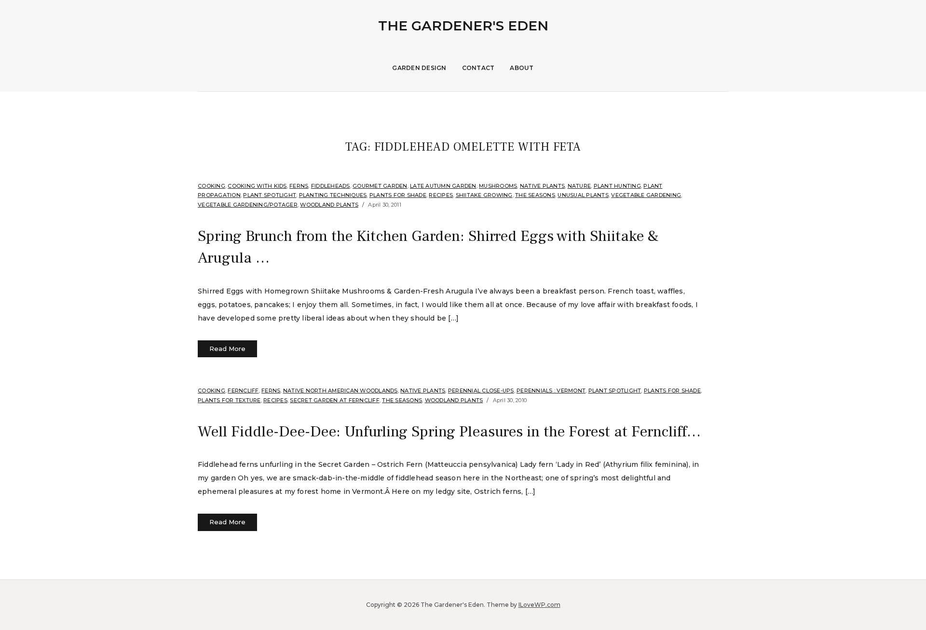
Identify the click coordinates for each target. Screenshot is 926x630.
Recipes (441, 195)
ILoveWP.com (539, 604)
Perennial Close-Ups (481, 390)
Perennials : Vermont (551, 390)
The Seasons (535, 195)
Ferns (298, 185)
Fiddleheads (330, 185)
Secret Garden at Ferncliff (335, 400)
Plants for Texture (229, 400)
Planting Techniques (333, 195)
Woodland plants (329, 204)
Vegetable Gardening (646, 195)
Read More (227, 348)
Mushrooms (498, 185)
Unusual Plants (583, 195)
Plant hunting (617, 185)
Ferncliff (243, 390)
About (521, 67)
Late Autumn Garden (443, 185)
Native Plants (542, 185)
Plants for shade (397, 195)
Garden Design (419, 67)
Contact (478, 67)
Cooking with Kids (257, 185)
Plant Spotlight (269, 195)
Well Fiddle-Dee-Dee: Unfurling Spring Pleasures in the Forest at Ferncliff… (449, 431)
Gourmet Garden (380, 185)
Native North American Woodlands (340, 390)
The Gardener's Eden (463, 25)
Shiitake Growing (484, 195)
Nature (579, 185)
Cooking (211, 185)
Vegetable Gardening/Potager (248, 204)
